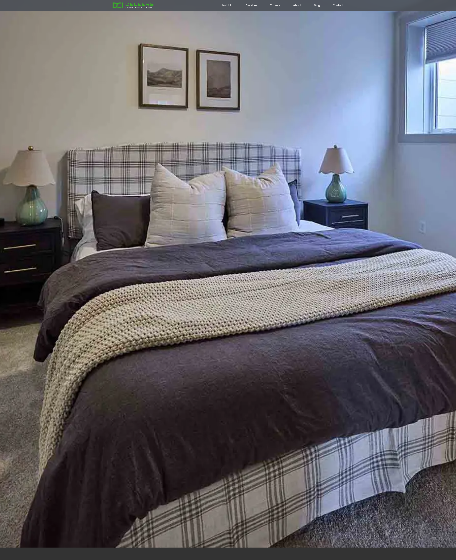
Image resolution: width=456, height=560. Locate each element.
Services (251, 5)
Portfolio (227, 5)
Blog (317, 5)
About (297, 5)
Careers (275, 5)
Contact (338, 5)
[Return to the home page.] (133, 5)
